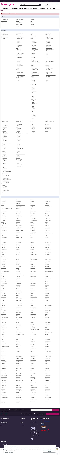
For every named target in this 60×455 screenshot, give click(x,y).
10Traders (17, 199)
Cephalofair (47, 232)
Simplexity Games (18, 363)
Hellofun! (46, 283)
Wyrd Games (47, 399)
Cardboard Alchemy (4, 232)
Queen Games (18, 351)
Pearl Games (3, 341)
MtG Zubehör (19, 125)
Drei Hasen (32, 249)
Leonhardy (3, 305)
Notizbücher (33, 132)
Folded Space (3, 261)
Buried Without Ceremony (20, 230)
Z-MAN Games (33, 400)
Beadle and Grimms (48, 220)
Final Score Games (48, 257)
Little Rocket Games (34, 307)
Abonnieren (55, 410)
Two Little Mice (47, 387)
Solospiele (47, 46)
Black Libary (33, 53)
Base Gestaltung (19, 57)
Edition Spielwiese (4, 252)
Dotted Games (47, 247)
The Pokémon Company (34, 383)
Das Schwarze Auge (4, 129)
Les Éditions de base (19, 305)
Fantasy (33, 96)
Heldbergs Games (33, 283)
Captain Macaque (47, 230)
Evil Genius (17, 254)
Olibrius (32, 336)
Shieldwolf (3, 363)
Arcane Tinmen (18, 211)
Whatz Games (47, 395)
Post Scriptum (18, 348)
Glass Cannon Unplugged (19, 274)
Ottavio (32, 337)
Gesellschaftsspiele (4, 37)
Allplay (17, 210)
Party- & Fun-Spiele (49, 37)
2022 (47, 58)
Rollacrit (3, 358)
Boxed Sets (18, 60)
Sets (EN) (18, 144)
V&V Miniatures (4, 392)
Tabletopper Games (33, 378)
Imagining (3, 290)
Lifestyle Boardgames (48, 305)
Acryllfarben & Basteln (5, 34)
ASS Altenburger (18, 215)
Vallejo (17, 34)
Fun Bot (32, 262)
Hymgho (3, 288)
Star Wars (32, 85)
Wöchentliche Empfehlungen (49, 64)
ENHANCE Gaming (47, 252)
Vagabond (17, 392)
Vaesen (4, 176)
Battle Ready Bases (20, 65)
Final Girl (47, 73)
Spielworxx (32, 370)
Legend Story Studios (19, 303)
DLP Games (17, 247)
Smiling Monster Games (5, 366)
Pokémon (17, 132)
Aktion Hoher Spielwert (48, 62)
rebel (17, 353)
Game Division (47, 266)
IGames (46, 288)
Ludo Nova (17, 310)
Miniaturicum (47, 319)
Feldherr (33, 118)
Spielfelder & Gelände (35, 61)
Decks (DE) (18, 149)
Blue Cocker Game (18, 225)
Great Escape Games (19, 278)
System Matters (4, 378)
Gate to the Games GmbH (5, 271)
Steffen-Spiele (4, 373)
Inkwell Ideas (33, 290)
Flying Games (18, 259)
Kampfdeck (18, 135)
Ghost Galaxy (3, 273)
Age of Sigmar (34, 45)
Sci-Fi (32, 95)
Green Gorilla (32, 278)
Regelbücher (33, 80)
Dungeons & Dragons (5, 121)
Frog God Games (47, 261)
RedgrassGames (4, 354)
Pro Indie (3, 349)
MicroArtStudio (33, 317)
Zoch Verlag (3, 402)
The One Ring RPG (5, 172)
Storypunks (46, 373)
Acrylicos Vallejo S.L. (19, 206)
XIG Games (17, 400)
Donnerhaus (32, 247)
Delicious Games (4, 244)
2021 (47, 60)
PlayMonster (32, 344)
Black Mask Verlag (33, 223)
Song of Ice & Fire (33, 84)
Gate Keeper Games (48, 269)
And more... (48, 76)
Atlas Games (32, 215)
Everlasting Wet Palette (20, 53)
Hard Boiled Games (19, 281)
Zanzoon (46, 400)
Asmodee (3, 215)
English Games (47, 65)
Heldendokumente (5, 137)
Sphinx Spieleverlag (19, 368)
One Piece (17, 152)
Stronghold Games (18, 375)
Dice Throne (48, 69)
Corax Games (47, 237)
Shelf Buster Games (48, 361)
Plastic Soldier (18, 344)
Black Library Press (19, 223)
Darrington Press (4, 242)
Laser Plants (19, 61)
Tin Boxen (18, 136)
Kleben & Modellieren (19, 77)
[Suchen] (40, 5)
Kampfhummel (47, 295)
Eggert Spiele (18, 252)
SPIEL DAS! (32, 368)
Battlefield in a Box (34, 103)
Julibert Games (4, 295)
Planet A (3, 344)
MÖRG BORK (4, 167)
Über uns (2, 421)
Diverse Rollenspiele (6, 190)
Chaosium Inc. (4, 233)
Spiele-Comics (5, 191)
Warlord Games (18, 395)
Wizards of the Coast (48, 397)
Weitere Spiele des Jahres (50, 61)
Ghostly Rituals (18, 273)
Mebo (17, 315)
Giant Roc (32, 273)
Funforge (46, 262)
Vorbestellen (33, 39)
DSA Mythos (4, 141)
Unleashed (18, 155)
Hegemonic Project (4, 283)
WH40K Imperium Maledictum (7, 179)
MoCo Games (47, 320)
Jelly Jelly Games (18, 293)
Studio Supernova (47, 375)
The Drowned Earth (33, 382)
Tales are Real (4, 380)
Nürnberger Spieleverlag (48, 332)
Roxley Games (33, 358)
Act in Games (32, 206)
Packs (32, 58)
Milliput (17, 319)
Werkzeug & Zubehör (20, 37)
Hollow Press (3, 286)
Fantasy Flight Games (5, 257)
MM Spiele (32, 320)
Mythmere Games (4, 327)
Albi (45, 208)
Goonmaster (33, 35)
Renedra (33, 100)
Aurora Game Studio (19, 216)
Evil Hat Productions (34, 254)
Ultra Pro (3, 390)
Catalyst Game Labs (19, 232)
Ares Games (18, 213)
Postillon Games (33, 348)
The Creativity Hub (4, 382)
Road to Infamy (33, 356)
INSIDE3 (3, 291)
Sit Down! (46, 363)
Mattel (2, 315)
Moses (31, 325)
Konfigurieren (49, 449)
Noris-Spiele (3, 332)
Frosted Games (4, 262)
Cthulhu (3, 149)
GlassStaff (32, 274)
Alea (2, 210)
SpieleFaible (47, 368)
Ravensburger (4, 353)
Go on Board (3, 276)
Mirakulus (3, 320)
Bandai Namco (47, 218)
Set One (18, 156)
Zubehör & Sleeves (19, 159)
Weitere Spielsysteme (35, 49)
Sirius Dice (32, 363)
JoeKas (32, 293)
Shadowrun (3, 151)
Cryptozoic (3, 240)
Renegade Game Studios (34, 354)
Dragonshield (19, 160)
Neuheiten (33, 41)
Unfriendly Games (33, 390)
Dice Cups (33, 129)
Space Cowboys (4, 368)
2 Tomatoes (32, 201)
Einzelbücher (19, 139)
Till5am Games (18, 385)
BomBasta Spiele (47, 227)
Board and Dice (47, 225)
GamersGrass (18, 58)
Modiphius (32, 322)
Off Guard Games (33, 334)
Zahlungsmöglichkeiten (4, 422)
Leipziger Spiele (33, 303)
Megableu (46, 315)
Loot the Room (47, 308)
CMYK (17, 235)
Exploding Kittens (4, 256)
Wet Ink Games (33, 395)
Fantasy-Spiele (48, 35)
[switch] (57, 453)
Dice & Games (47, 244)
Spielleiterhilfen (4, 152)
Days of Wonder (18, 242)
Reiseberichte (5, 140)
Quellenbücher (5, 132)
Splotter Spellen (47, 370)
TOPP (46, 385)
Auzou (31, 216)
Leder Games (3, 303)
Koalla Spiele (32, 298)
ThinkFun (46, 383)
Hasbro (32, 281)
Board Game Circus (19, 227)
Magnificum (46, 312)
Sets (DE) (18, 143)
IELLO (31, 288)
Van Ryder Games (33, 392)
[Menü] (58, 448)
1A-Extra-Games (18, 201)
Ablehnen (49, 451)
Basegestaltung (19, 45)
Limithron (3, 307)
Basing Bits (18, 64)
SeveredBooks (33, 361)
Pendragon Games (47, 341)
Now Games (32, 332)
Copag (31, 237)
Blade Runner (5, 160)
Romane (4, 139)
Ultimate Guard (19, 164)
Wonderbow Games (19, 399)
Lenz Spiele (47, 303)
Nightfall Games (47, 329)
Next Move (17, 329)
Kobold (46, 298)
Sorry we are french (33, 366)
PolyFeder (32, 346)
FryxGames (17, 262)
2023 (47, 57)
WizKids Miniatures (5, 125)
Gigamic (46, 273)
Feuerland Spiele (33, 257)
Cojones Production (4, 237)
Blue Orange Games (33, 225)
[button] (52, 5)
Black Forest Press (4, 223)
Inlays (47, 81)
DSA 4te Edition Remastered (7, 143)
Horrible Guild (18, 286)
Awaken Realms (4, 218)
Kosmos (32, 300)
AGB (21, 421)
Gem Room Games (33, 271)
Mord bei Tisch (47, 324)
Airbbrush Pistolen (20, 72)
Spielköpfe (17, 370)
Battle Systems (18, 220)
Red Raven (32, 353)
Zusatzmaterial (47, 77)
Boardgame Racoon (33, 227)
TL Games (32, 385)
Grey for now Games (48, 278)
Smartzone (46, 365)
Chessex (17, 233)
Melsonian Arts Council (5, 317)
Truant (2, 387)
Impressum (22, 423)
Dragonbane (4, 163)
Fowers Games (18, 261)
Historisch (33, 107)
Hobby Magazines (34, 116)
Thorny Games (4, 385)
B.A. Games (17, 218)
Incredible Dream (18, 290)
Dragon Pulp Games (4, 249)
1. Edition (4, 147)
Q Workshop (47, 349)
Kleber (18, 80)
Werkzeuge (18, 42)
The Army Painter (18, 39)
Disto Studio (3, 247)
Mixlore (17, 320)
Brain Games (32, 228)
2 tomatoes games (47, 201)
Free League (32, 261)
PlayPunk (46, 344)
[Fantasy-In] (7, 4)
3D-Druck (32, 34)
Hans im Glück (4, 281)
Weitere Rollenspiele (6, 182)
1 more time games (4, 199)
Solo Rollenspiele (5, 189)
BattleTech (33, 108)
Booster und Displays (20, 148)
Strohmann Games (4, 375)
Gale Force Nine (18, 266)
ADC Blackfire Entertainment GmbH (7, 208)
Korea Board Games (19, 300)
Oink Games (18, 336)
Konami (3, 300)
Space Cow (46, 366)
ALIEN (3, 159)
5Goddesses (47, 203)
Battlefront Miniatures (34, 220)
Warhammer (32, 38)
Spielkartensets (5, 136)
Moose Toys (32, 324)
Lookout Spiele (18, 308)
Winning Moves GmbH (5, 397)
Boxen (18, 137)
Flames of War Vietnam (35, 73)
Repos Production (47, 354)
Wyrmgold (3, 400)
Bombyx (3, 228)
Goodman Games (33, 276)
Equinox (3, 254)
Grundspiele (33, 57)
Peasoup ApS (18, 341)
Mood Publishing (18, 324)
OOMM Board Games (48, 336)
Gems (32, 133)
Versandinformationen (4, 423)
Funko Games (4, 264)
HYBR (46, 286)
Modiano (17, 322)
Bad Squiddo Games (33, 218)
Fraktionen (33, 66)
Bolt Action (32, 76)
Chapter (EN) (19, 129)
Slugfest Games (33, 365)
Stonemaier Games (33, 373)
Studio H (32, 375)
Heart (3, 166)
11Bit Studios (33, 199)
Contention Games (19, 237)
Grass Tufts (18, 62)
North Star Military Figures (20, 332)
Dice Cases (33, 128)
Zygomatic (17, 402)
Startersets (33, 89)
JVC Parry (32, 295)
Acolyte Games (4, 206)
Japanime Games (47, 291)
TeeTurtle (32, 380)
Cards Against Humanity (49, 68)
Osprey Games (18, 337)
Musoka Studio (47, 325)
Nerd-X (46, 327)
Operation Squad (4, 337)
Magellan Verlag (18, 312)
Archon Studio (4, 213)
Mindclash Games (33, 319)
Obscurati (3, 334)
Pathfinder (3, 145)
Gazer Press (18, 271)
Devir (31, 244)
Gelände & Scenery (34, 50)
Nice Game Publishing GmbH (35, 329)
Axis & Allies (48, 66)
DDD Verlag (32, 242)
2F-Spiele (3, 203)
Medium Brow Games (34, 315)
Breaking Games (47, 228)
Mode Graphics (4, 322)
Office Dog (46, 334)
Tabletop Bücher (34, 115)
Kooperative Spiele (49, 50)
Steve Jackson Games (19, 373)
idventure (17, 288)
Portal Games (3, 348)
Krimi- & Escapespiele (49, 38)
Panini (17, 339)
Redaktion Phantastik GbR (49, 353)
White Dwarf (33, 54)
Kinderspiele (48, 41)
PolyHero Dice (47, 346)
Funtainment (47, 264)
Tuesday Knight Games (34, 387)
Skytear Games (18, 365)
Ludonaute (32, 310)
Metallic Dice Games (19, 317)
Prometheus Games (19, 349)
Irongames (32, 291)
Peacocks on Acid (47, 339)
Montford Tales (4, 324)
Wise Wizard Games (33, 397)
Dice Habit (3, 245)
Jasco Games (3, 293)
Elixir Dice (32, 252)
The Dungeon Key (47, 382)
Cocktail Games (33, 235)
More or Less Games (19, 325)
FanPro (17, 256)
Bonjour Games (18, 228)
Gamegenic (48, 80)
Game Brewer (33, 266)
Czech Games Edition (48, 240)
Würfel (32, 121)
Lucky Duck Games (4, 310)
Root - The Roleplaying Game (7, 171)
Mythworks (17, 327)
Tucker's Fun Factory (19, 387)
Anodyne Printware (4, 211)
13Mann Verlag (4, 201)
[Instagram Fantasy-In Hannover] (32, 428)
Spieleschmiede (4, 370)
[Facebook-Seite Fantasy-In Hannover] (34, 428)
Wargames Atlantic (4, 395)
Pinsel (17, 73)
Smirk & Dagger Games (19, 366)
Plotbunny (17, 346)
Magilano (32, 312)
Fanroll (32, 256)
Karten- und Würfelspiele (50, 39)
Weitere (33, 112)
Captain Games (33, 230)
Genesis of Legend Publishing (49, 271)
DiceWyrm (32, 245)
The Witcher (4, 174)
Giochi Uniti (3, 274)
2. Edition (4, 148)
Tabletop (3, 35)
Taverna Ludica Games (20, 166)
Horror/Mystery (5, 187)
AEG (31, 208)
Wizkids (3, 399)
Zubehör (33, 64)
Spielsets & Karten (34, 68)
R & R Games (32, 351)
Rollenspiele (3, 38)
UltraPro (18, 163)
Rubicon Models (47, 358)
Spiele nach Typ (47, 34)
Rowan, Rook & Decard (19, 358)
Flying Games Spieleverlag (34, 259)
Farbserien (18, 35)
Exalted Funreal (47, 254)
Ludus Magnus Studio (48, 310)
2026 (47, 53)
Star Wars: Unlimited (19, 141)
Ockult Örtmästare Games (20, 334)
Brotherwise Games (4, 230)
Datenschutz (22, 419)
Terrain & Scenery (34, 91)
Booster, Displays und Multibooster (22, 133)
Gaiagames (3, 266)
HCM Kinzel (47, 281)
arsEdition (46, 213)
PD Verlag (32, 339)
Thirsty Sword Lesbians (6, 175)
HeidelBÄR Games (18, 283)
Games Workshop (34, 104)
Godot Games (18, 276)
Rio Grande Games (19, 356)
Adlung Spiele (18, 208)
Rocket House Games (48, 356)
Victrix (46, 392)
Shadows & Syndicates (49, 72)
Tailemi (46, 378)
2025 (47, 54)
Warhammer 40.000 (34, 42)
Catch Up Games (33, 232)
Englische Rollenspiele (5, 156)
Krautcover (17, 66)
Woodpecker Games (33, 399)
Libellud (32, 305)
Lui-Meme (3, 312)
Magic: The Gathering (19, 121)
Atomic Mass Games (4, 216)
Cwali (31, 240)
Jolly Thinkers (47, 293)
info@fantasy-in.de (39, 414)
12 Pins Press (47, 199)
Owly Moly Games (47, 337)
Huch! (31, 286)
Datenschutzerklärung (11, 410)
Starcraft (32, 37)
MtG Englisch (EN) (19, 124)
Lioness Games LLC (19, 307)
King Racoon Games (19, 298)
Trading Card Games (48, 128)
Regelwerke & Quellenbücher (36, 62)
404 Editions (18, 203)
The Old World (34, 46)
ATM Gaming (47, 215)
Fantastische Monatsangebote (49, 121)
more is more (3, 325)
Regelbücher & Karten (35, 69)
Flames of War (33, 65)
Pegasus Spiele (33, 341)
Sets (32, 124)
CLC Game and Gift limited (49, 233)
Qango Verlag (3, 351)
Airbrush (17, 69)
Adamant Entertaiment (48, 206)
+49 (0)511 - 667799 (27, 414)
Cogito (46, 235)
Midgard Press (47, 317)
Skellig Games (4, 365)
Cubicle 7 (17, 240)
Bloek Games (3, 225)
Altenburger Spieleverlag (34, 210)
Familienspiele (48, 42)
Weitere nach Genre (4, 183)
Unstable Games (47, 390)
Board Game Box (4, 227)
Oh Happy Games (4, 336)
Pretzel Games (47, 348)
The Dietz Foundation (19, 382)
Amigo (46, 210)
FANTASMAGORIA (47, 256)
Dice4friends (18, 245)
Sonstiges (3, 39)
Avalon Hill (46, 216)
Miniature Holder (19, 54)
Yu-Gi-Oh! (17, 147)
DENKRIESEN (18, 244)
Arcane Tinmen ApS (33, 211)
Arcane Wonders (47, 211)
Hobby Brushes (19, 38)
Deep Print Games (47, 242)
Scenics (18, 68)
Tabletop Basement (19, 378)
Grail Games (3, 278)
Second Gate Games (19, 361)
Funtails (32, 264)
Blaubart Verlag (47, 223)
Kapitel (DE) (19, 128)
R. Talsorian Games (48, 351)
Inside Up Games (47, 290)
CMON (2, 235)
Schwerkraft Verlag (4, 361)
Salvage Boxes (34, 60)
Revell (2, 356)
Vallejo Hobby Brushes (20, 76)
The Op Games (18, 383)
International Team (19, 291)
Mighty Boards (4, 319)
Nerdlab (3, 329)
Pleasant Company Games (5, 346)
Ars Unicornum (33, 213)
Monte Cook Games (48, 322)
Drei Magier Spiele (47, 249)
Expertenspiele (48, 45)
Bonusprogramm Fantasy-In (5, 419)
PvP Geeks (32, 349)
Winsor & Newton (18, 397)
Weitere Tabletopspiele (34, 93)
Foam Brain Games (48, 259)
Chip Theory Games (33, 233)
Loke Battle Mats (47, 307)
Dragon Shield (18, 249)
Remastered (4, 135)
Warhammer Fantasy (6, 178)
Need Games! (33, 327)
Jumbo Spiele (18, 295)
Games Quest (18, 269)
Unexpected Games (19, 390)
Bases (32, 114)
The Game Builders (4, 383)
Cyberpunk (4, 162)
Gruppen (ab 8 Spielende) (50, 49)
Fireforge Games (4, 259)
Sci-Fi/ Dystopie (5, 186)
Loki (2, 308)
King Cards (3, 298)
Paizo (2, 339)
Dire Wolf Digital (47, 245)
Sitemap (22, 422)
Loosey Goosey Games (34, 308)
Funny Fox (17, 264)
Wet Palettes (19, 46)
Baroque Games (4, 220)
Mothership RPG (5, 168)
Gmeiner (46, 274)
